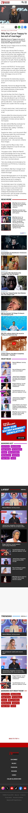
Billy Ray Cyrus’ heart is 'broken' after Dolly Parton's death (19, 413)
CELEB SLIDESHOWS (14, 779)
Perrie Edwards (16, 449)
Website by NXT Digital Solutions (14, 800)
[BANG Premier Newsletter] (25, 788)
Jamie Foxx (16, 455)
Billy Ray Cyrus (6, 455)
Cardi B (13, 458)
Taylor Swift (5, 458)
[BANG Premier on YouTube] (11, 788)
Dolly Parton (5, 446)
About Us (17, 795)
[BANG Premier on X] (7, 788)
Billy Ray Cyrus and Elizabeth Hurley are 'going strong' (18, 226)
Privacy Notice (8, 797)
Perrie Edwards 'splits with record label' (19, 370)
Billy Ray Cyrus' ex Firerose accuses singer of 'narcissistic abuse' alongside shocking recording (18, 219)
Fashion (14, 767)
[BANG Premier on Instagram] (3, 788)
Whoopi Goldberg (14, 452)
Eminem (4, 452)
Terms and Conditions (18, 797)
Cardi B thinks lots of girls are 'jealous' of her (19, 391)
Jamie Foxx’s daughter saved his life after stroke (19, 399)
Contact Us (22, 795)
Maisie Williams (15, 446)
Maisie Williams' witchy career (19, 363)
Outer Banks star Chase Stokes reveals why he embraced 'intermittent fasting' (19, 407)
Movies (14, 771)
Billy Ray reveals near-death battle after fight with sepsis (19, 211)
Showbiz (14, 759)
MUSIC (14, 763)
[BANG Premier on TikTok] (16, 788)
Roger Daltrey (6, 449)
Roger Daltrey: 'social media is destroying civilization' (18, 385)
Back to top (13, 738)
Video (14, 775)
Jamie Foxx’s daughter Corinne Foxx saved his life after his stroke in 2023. (19, 379)
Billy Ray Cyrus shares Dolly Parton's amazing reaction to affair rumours (19, 205)
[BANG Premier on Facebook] (20, 788)
